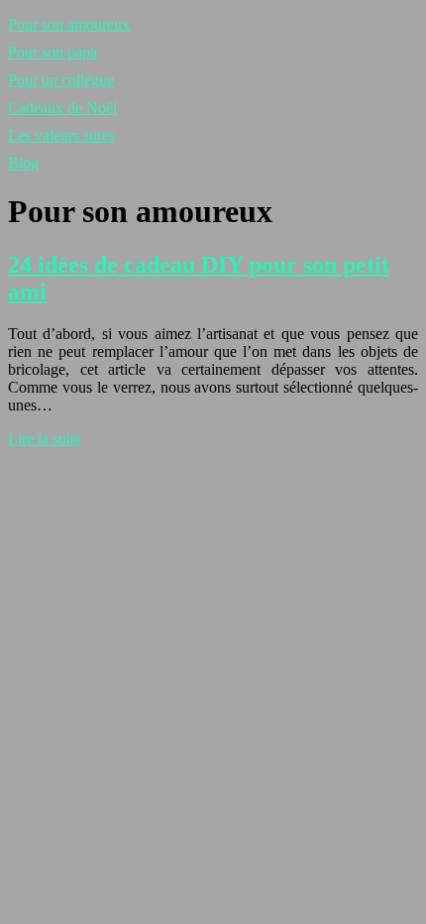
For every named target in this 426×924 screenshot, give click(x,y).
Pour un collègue (61, 79)
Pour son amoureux (69, 24)
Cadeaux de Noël (62, 107)
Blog (23, 163)
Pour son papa (52, 52)
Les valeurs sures (61, 135)
